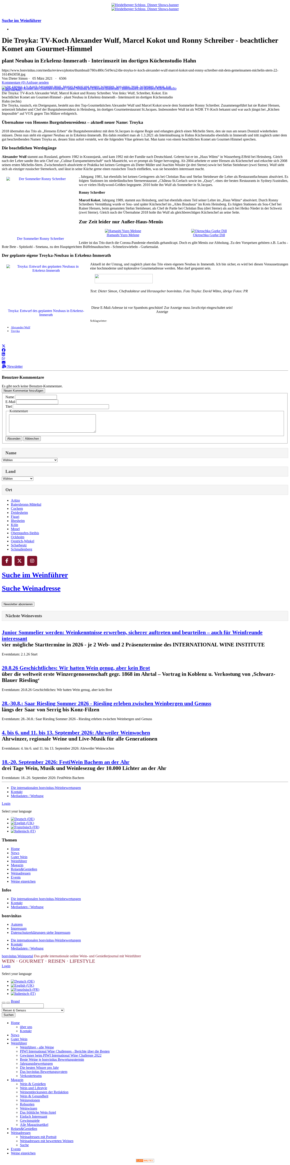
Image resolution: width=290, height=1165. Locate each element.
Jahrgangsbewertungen (36, 1063)
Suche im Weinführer (21, 20)
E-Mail (10, 402)
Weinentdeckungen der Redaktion (44, 1092)
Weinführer (19, 861)
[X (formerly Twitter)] (19, 561)
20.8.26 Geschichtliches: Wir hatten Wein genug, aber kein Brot (76, 668)
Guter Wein (19, 857)
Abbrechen (32, 438)
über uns (26, 1027)
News (15, 853)
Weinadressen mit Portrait (38, 1137)
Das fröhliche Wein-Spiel (38, 1112)
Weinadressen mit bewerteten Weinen (46, 1141)
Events (16, 877)
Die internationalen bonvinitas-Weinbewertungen (46, 788)
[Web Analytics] (145, 1161)
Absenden (13, 438)
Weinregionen (30, 1100)
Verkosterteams (31, 1076)
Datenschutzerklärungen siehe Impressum (40, 932)
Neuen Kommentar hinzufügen (23, 390)
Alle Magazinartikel (34, 1125)
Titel (8, 406)
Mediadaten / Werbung (27, 796)
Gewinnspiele (30, 1120)
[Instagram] (32, 561)
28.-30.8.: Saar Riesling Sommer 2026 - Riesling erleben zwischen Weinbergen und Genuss (106, 703)
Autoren (17, 924)
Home (15, 849)
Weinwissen (28, 1108)
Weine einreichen (23, 881)
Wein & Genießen (33, 1084)
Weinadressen (21, 873)
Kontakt (16, 792)
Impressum (19, 928)
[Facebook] (7, 561)
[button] (3, 346)
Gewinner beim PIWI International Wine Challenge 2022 (61, 1055)
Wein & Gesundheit (34, 1096)
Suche (24, 1145)
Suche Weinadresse (31, 588)
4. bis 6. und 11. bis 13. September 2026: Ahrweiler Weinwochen (76, 733)
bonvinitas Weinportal (17, 956)
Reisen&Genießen (24, 869)
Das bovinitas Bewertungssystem (43, 1072)
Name (9, 397)
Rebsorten (27, 1104)
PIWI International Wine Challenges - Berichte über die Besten (65, 1051)
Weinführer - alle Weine (37, 1047)
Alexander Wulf (20, 327)
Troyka (15, 331)
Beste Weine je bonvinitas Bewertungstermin (52, 1059)
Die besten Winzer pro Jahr (39, 1068)
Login (6, 803)
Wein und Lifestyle (33, 1088)
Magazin (17, 865)
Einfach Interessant (33, 1116)
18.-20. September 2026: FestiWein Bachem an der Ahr (66, 762)
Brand (15, 1001)
